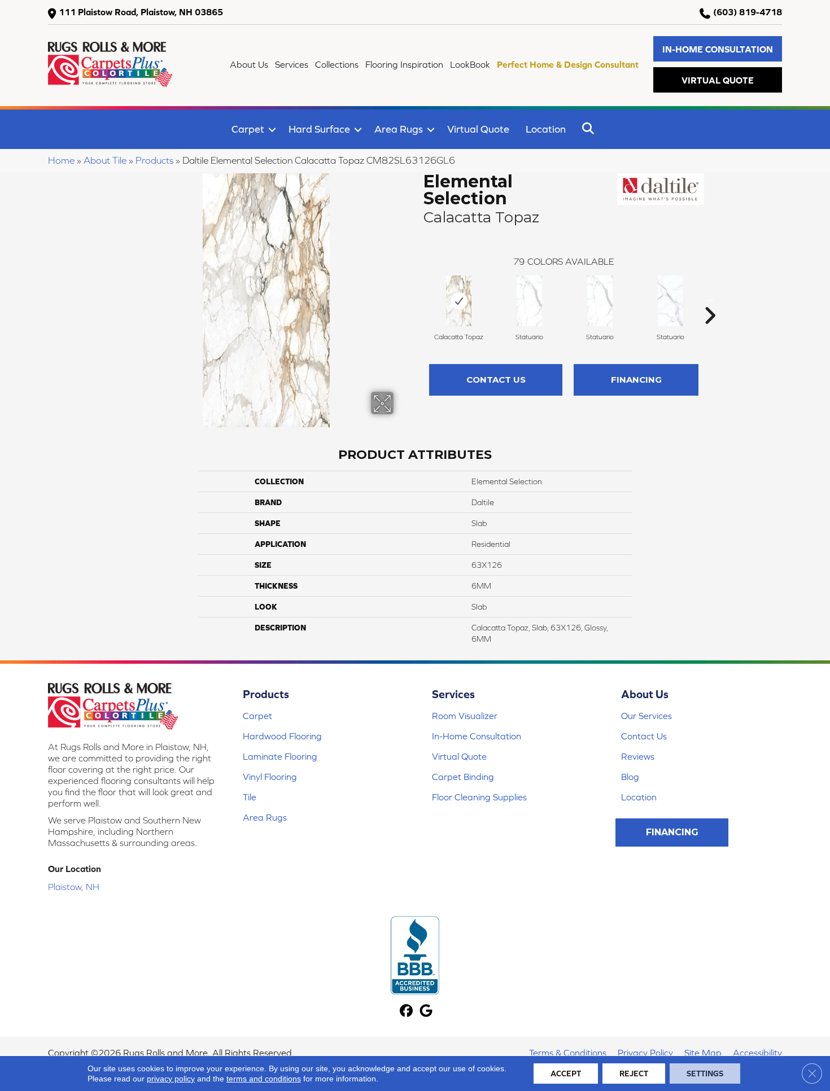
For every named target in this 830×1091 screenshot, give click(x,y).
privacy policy (171, 1078)
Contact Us (496, 379)
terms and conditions (263, 1078)
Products (154, 160)
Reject (633, 1073)
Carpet (247, 129)
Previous (417, 298)
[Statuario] (529, 301)
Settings (705, 1073)
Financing (636, 379)
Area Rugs (398, 129)
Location (546, 129)
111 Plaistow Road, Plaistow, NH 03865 (141, 12)
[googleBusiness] (426, 1012)
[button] (717, 49)
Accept (566, 1073)
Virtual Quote (478, 129)
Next (709, 298)
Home (61, 160)
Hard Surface (319, 129)
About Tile (105, 160)
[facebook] (406, 1012)
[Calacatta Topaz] (458, 301)
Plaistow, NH (73, 887)
